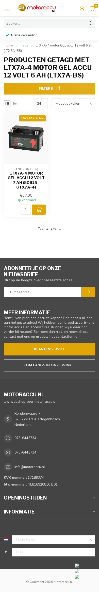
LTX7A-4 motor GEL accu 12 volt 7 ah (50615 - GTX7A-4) (26, 180)
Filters (46, 88)
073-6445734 (25, 437)
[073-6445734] (85, 565)
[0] (92, 8)
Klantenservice (49, 349)
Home (8, 45)
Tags (24, 45)
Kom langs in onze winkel (50, 365)
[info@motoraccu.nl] (85, 571)
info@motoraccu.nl (29, 466)
